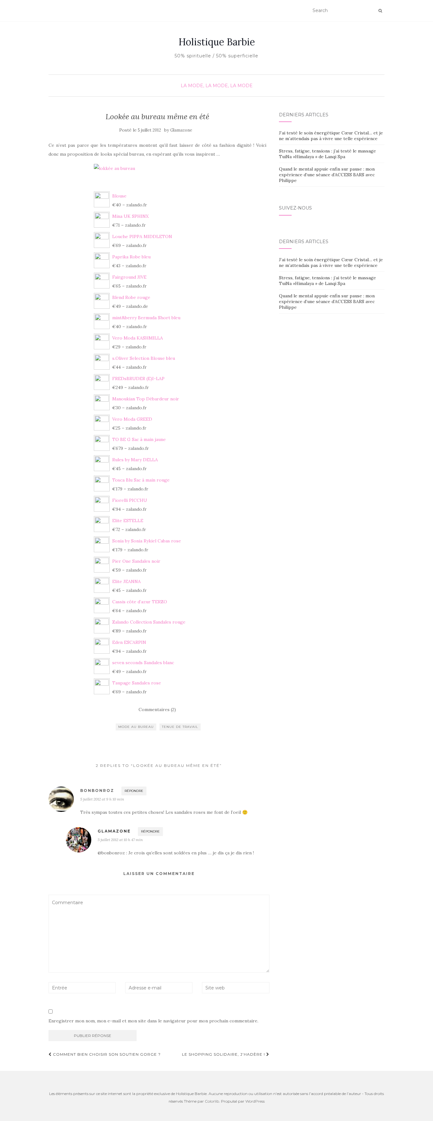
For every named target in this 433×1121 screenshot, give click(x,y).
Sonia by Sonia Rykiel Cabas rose (146, 541)
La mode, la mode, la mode (217, 85)
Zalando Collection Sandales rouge (148, 622)
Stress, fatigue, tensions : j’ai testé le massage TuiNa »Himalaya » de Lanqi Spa (327, 153)
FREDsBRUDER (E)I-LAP (138, 378)
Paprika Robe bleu (131, 257)
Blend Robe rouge (131, 297)
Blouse (119, 196)
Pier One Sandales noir (136, 561)
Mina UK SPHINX (130, 216)
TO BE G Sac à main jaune (139, 439)
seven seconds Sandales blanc (143, 662)
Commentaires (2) (157, 709)
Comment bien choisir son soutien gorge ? (106, 1054)
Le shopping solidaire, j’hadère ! (224, 1054)
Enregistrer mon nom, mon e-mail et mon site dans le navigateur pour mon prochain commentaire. (153, 1021)
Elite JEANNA (126, 581)
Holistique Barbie (216, 42)
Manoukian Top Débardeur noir (145, 399)
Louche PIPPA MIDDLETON (142, 236)
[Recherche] (380, 11)
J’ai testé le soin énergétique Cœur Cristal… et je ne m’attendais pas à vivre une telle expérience (331, 135)
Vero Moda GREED (132, 419)
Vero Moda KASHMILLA (137, 338)
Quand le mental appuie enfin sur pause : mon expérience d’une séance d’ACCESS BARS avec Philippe (327, 174)
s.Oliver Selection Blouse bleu (143, 358)
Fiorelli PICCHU (129, 500)
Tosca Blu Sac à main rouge (141, 480)
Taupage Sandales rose (136, 683)
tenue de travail (180, 727)
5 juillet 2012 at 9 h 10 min (102, 799)
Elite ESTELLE (127, 520)
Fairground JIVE (129, 277)
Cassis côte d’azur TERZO (139, 602)
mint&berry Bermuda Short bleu (146, 318)
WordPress (255, 1101)
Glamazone (181, 130)
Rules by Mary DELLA (135, 460)
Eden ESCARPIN (129, 642)
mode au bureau (136, 727)
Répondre (134, 791)
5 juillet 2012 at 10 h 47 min (120, 839)
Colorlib (212, 1101)
